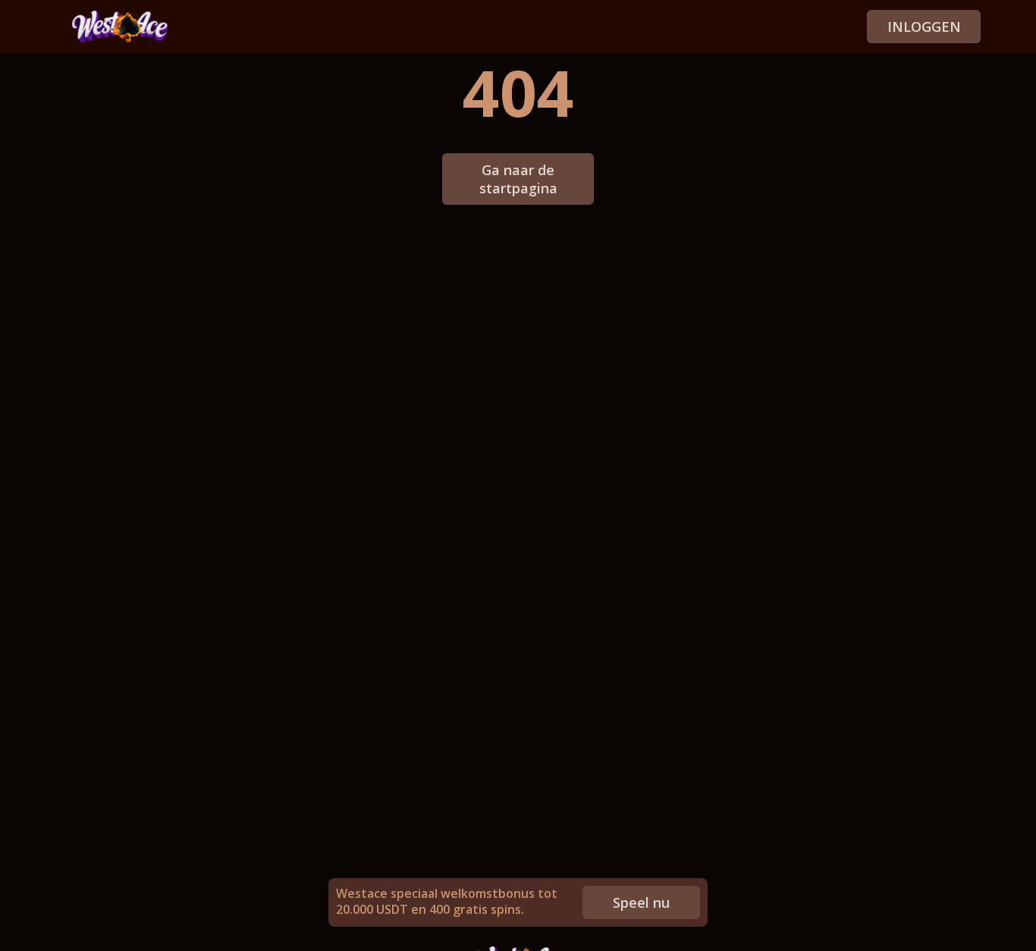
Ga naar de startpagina (518, 179)
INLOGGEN (924, 26)
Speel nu (641, 902)
